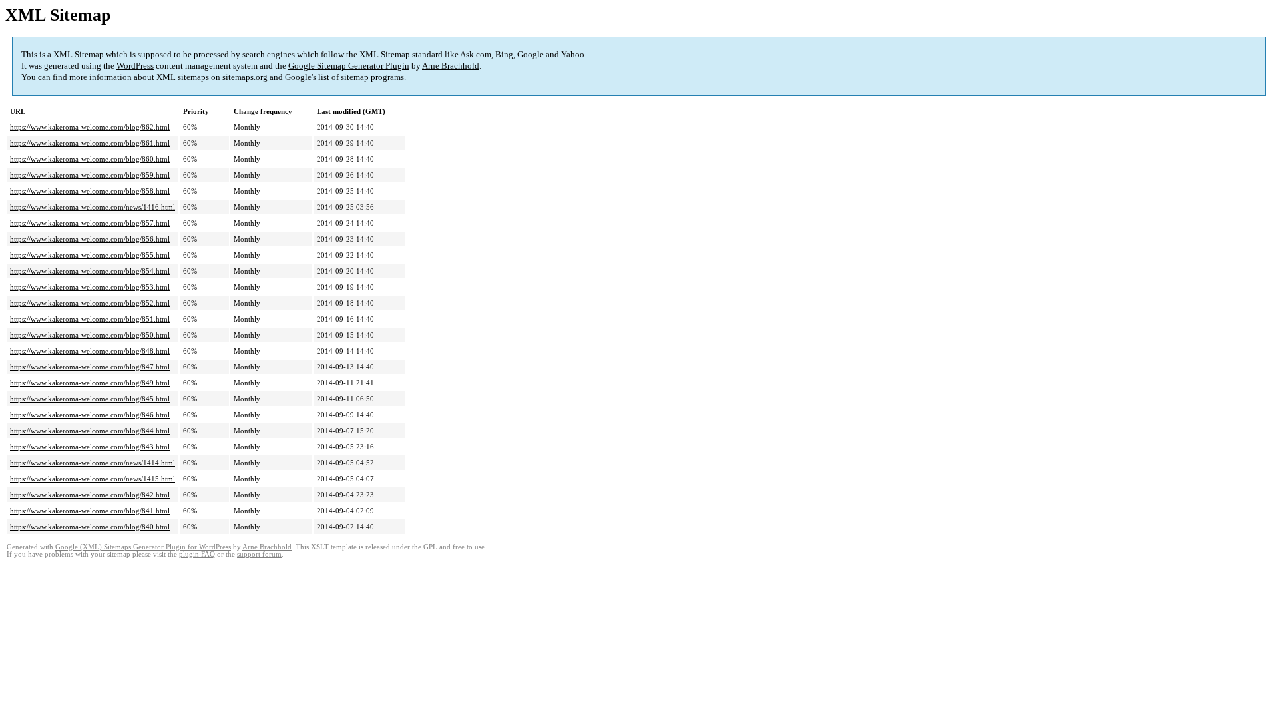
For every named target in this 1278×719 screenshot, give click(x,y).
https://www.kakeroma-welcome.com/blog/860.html (90, 159)
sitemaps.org (245, 77)
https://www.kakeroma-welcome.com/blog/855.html (90, 255)
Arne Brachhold (450, 66)
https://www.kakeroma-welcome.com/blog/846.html (90, 415)
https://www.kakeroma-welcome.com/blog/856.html (90, 239)
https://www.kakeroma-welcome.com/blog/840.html (90, 527)
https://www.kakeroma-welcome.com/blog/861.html (90, 143)
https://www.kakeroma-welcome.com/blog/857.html (90, 223)
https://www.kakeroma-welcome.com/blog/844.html (90, 431)
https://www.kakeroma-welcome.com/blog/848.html (90, 351)
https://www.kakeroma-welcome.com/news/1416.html (92, 207)
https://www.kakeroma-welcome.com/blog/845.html (90, 399)
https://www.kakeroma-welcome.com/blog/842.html (90, 495)
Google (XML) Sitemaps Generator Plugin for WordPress (143, 547)
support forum (259, 554)
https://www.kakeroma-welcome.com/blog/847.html (90, 367)
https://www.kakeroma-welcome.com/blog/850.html (90, 335)
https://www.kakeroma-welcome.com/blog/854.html (90, 271)
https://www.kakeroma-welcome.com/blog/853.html (90, 287)
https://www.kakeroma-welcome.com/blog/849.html (90, 383)
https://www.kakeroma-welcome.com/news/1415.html (92, 479)
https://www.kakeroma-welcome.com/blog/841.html (90, 511)
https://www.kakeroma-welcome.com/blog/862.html (90, 127)
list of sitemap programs (361, 77)
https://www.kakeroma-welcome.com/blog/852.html (90, 303)
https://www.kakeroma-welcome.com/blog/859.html (90, 175)
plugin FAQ (197, 554)
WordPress (135, 66)
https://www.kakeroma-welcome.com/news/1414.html (92, 463)
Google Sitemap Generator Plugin (348, 66)
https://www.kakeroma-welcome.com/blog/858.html (90, 191)
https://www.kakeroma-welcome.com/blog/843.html (90, 447)
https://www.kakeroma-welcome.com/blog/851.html (90, 319)
